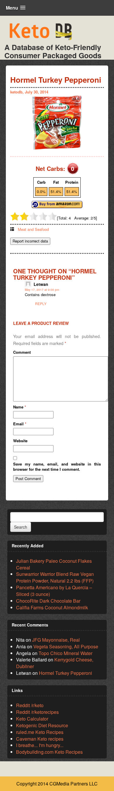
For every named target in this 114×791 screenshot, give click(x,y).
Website (20, 440)
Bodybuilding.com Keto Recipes (49, 751)
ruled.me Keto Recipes (39, 732)
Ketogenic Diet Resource (42, 725)
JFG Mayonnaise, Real (56, 639)
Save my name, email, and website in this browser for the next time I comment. (57, 466)
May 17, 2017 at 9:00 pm (42, 290)
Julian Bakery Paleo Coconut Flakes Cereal (54, 564)
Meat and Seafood (33, 229)
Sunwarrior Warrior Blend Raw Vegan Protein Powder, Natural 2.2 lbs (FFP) (55, 577)
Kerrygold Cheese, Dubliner (54, 663)
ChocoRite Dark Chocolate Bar (48, 600)
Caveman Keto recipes (39, 738)
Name (19, 407)
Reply (40, 303)
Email (19, 424)
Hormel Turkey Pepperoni (65, 673)
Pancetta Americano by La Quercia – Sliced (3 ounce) (54, 590)
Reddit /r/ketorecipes (37, 712)
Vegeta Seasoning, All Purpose (65, 646)
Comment (22, 352)
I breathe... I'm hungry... (39, 745)
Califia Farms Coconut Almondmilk (52, 607)
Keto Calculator (32, 718)
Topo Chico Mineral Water (65, 653)
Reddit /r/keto (30, 705)
